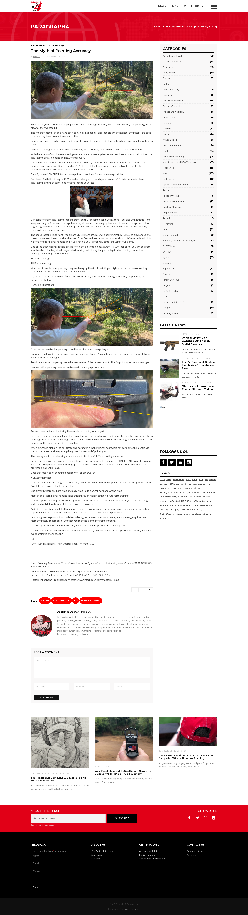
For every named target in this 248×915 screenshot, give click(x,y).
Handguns (168, 123)
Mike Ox (36, 57)
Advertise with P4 (148, 851)
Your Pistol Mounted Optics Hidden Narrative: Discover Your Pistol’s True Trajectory (123, 772)
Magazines (168, 168)
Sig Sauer (196, 510)
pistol (209, 501)
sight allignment (91, 600)
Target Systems (171, 280)
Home (157, 26)
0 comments (50, 57)
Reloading (168, 218)
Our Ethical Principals (102, 851)
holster (197, 492)
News (165, 173)
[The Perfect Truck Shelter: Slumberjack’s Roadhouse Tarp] (169, 368)
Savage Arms (206, 505)
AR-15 (194, 480)
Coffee (166, 84)
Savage (194, 505)
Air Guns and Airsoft (172, 61)
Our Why (95, 858)
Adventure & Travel (172, 56)
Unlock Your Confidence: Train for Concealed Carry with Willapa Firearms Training (187, 757)
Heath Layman (186, 492)
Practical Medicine (172, 207)
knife (213, 492)
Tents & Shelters (171, 291)
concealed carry (183, 484)
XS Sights (164, 518)
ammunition (178, 480)
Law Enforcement (172, 145)
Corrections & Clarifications (152, 858)
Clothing (167, 78)
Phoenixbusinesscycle (130, 909)
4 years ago (58, 45)
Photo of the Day (171, 196)
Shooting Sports (171, 235)
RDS (76, 600)
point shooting (61, 600)
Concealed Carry (171, 89)
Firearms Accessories (173, 100)
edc (194, 484)
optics (202, 501)
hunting (206, 492)
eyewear (202, 484)
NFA (195, 501)
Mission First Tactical (170, 501)
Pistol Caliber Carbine (173, 201)
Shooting (164, 510)
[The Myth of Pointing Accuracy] (41, 626)
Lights (166, 151)
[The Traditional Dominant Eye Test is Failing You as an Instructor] (60, 742)
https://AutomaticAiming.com (109, 525)
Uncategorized (170, 313)
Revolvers (168, 224)
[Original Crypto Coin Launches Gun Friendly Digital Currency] (169, 344)
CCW (172, 484)
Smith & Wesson (167, 514)
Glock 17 (172, 488)
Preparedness (170, 212)
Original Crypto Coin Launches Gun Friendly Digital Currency (196, 340)
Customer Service (196, 851)
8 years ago (194, 334)
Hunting (167, 134)
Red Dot (169, 505)
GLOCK (163, 488)
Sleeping (167, 263)
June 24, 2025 (180, 751)
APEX (188, 480)
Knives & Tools (170, 140)
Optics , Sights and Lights (175, 184)
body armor (210, 480)
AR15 (201, 480)
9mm (168, 480)
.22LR (162, 480)
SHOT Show (169, 246)
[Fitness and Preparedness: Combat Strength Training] (169, 391)
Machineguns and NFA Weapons (179, 162)
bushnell (164, 484)
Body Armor (169, 72)
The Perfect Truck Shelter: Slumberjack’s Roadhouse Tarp (198, 365)
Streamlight (181, 514)
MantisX (198, 497)
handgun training (192, 488)
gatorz (210, 484)
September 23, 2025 (60, 773)
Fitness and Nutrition (173, 112)
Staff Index (96, 855)
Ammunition (169, 67)
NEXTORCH (186, 501)
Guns (179, 488)
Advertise (191, 855)
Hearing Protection (169, 492)
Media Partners (147, 855)
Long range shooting (173, 156)
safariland (185, 505)
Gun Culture (169, 117)
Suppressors (169, 268)
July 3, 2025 (107, 766)
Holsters (167, 128)
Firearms (167, 95)
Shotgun (167, 252)
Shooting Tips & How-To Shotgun (179, 240)
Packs (166, 190)
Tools (165, 296)
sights (166, 257)
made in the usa (185, 497)
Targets (166, 285)
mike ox (45, 600)
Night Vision (169, 179)
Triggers (167, 307)
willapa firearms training (200, 514)
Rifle (165, 229)
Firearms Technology (173, 106)
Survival (166, 274)
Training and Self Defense (174, 26)
